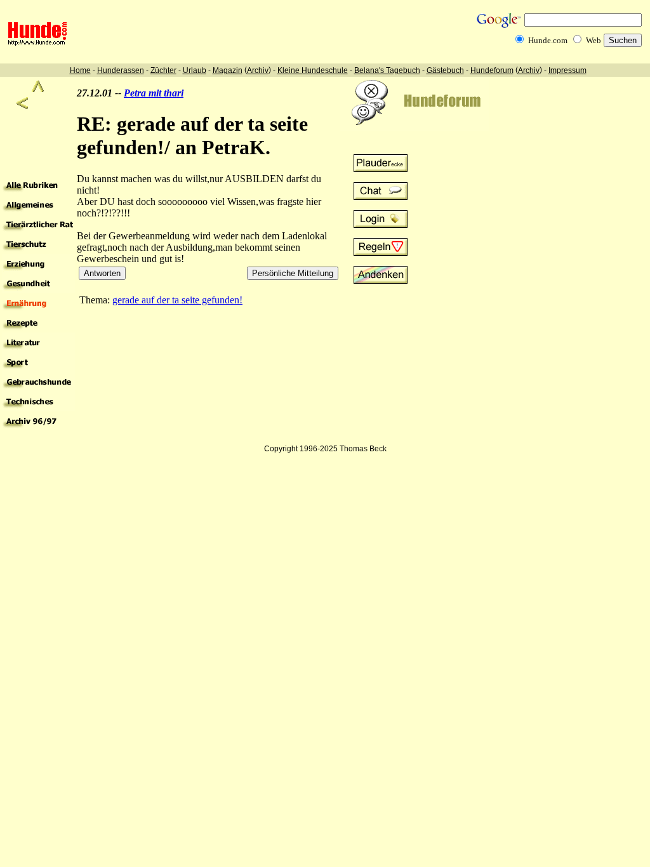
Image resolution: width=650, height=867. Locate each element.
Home (80, 70)
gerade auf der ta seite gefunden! (177, 300)
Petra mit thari (153, 93)
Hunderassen (120, 70)
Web (593, 40)
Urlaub (194, 70)
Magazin (227, 70)
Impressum (567, 70)
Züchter (163, 70)
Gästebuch (445, 70)
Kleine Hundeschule (312, 70)
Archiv (258, 70)
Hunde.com (547, 40)
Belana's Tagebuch (387, 70)
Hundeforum (492, 70)
